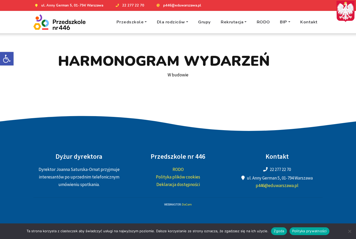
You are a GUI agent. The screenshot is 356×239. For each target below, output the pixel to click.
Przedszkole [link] (130, 22)
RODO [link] (263, 22)
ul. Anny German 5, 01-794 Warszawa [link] (72, 5)
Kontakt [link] (309, 22)
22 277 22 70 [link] (133, 5)
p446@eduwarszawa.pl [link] (182, 5)
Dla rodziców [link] (171, 22)
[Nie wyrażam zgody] (349, 231)
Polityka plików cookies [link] (178, 177)
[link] (7, 58)
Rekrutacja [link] (232, 22)
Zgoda (279, 231)
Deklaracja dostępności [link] (178, 184)
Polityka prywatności (309, 231)
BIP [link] (283, 22)
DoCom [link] (187, 204)
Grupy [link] (204, 22)
